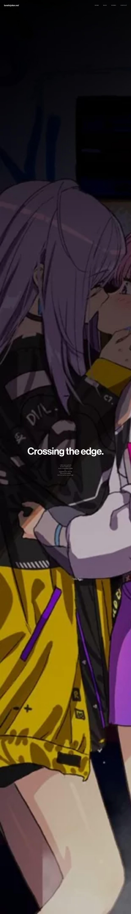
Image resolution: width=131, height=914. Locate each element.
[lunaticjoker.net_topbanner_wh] (11, 5)
